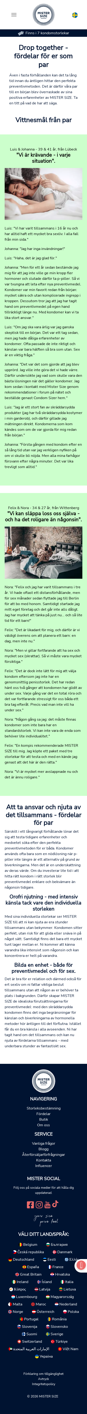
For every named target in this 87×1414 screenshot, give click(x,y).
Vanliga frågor (43, 1143)
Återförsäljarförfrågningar (43, 1154)
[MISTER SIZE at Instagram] (39, 1204)
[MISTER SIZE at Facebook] (30, 1204)
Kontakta (43, 1160)
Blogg (43, 1149)
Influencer (43, 1165)
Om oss (43, 1125)
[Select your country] (75, 14)
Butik (43, 1119)
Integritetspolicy (43, 1384)
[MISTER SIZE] (43, 1080)
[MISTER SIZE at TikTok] (55, 1204)
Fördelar (43, 1113)
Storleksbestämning (44, 1108)
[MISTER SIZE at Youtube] (47, 1204)
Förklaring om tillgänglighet (43, 1373)
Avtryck (43, 1378)
